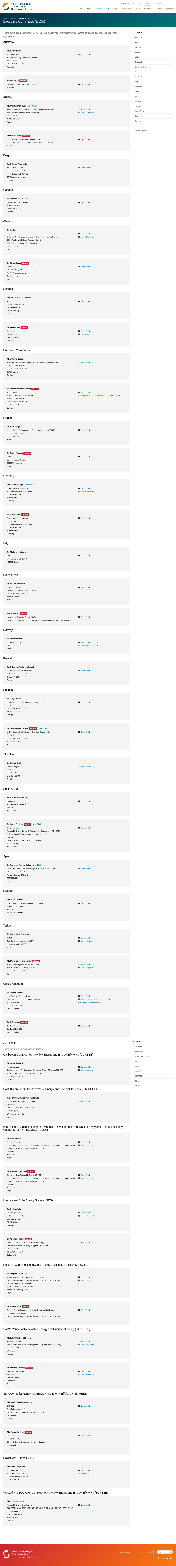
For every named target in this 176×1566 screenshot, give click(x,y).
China (137, 57)
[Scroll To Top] (172, 1563)
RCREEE (138, 1066)
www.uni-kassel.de (88, 1216)
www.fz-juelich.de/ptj (88, 491)
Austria (137, 42)
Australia (138, 37)
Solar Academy (126, 9)
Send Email (85, 54)
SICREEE (138, 1076)
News (138, 9)
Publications (148, 9)
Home (81, 9)
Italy (136, 82)
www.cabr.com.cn (87, 237)
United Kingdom (141, 131)
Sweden (138, 121)
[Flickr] (171, 1558)
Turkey (137, 126)
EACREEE (139, 1051)
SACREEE (139, 1071)
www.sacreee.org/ (87, 1345)
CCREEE (138, 1047)
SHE (137, 1081)
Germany (138, 77)
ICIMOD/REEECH (142, 1056)
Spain (137, 116)
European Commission (143, 67)
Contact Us (136, 3)
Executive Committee (26, 18)
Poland (137, 96)
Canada (138, 52)
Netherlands (139, 87)
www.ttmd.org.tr (86, 941)
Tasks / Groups (111, 9)
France (138, 72)
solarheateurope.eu (88, 1473)
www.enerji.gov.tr (87, 968)
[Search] (170, 3)
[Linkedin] (159, 1558)
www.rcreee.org (86, 1280)
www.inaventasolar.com (89, 645)
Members (98, 9)
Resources (169, 9)
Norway (138, 91)
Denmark (138, 62)
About (89, 9)
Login (147, 3)
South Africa (139, 111)
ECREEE (138, 1086)
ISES (137, 1061)
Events (158, 9)
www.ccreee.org (87, 1070)
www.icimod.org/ (87, 1145)
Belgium (138, 47)
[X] (163, 1558)
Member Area (125, 3)
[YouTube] (167, 1558)
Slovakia (138, 106)
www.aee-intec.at (87, 113)
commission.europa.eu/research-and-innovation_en (100, 395)
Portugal (138, 101)
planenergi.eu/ (86, 334)
